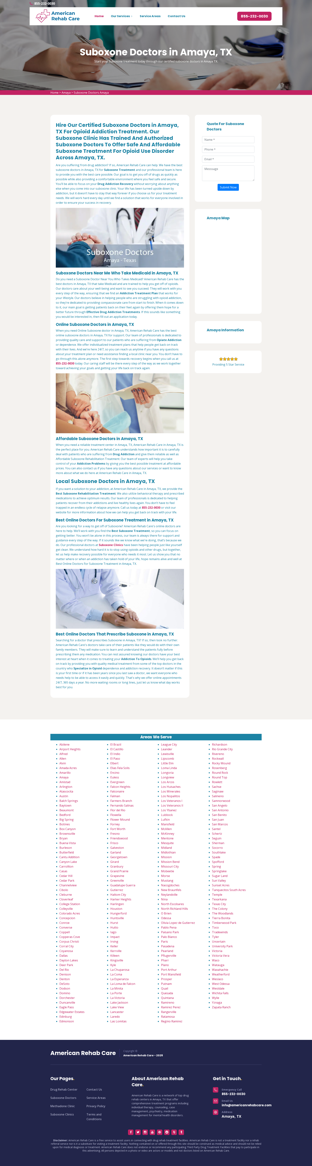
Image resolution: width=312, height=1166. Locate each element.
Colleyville (66, 909)
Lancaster (117, 1012)
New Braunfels (171, 890)
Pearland (167, 951)
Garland (115, 852)
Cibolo (63, 890)
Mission (166, 857)
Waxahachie (220, 970)
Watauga (218, 965)
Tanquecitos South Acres (229, 890)
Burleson (65, 848)
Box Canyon (67, 829)
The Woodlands (222, 913)
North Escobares (172, 904)
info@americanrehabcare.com (247, 1105)
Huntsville (117, 918)
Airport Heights (70, 749)
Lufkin (165, 820)
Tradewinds (220, 932)
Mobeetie (167, 871)
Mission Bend (170, 862)
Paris (164, 942)
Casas (63, 871)
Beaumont (66, 810)
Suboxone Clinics (62, 1114)
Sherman (218, 843)
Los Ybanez (169, 810)
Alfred (63, 754)
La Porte (116, 993)
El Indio (115, 754)
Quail (164, 988)
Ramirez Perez (171, 1007)
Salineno (218, 796)
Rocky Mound (221, 763)
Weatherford (220, 974)
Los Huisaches (171, 787)
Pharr (165, 960)
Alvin (62, 763)
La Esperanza (119, 979)
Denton (64, 979)
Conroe (64, 923)
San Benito (219, 815)
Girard (114, 862)
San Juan (218, 820)
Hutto (114, 927)
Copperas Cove (69, 937)
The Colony (220, 909)
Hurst (114, 923)
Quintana (167, 998)
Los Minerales (170, 791)
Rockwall (218, 759)
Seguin (216, 838)
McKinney (167, 834)
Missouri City (170, 866)
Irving (114, 942)
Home (99, 16)
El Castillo (116, 749)
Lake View (117, 1007)
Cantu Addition (69, 857)
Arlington (65, 787)
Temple (217, 895)
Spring (216, 866)
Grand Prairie (119, 871)
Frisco (114, 843)
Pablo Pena (168, 927)
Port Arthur (169, 970)
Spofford (218, 862)
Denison (65, 974)
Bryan (63, 838)
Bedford (64, 815)
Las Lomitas (118, 1021)
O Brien (166, 913)
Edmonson (66, 1021)
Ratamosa (168, 1017)
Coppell (64, 932)
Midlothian (168, 852)
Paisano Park (170, 932)
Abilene (64, 744)
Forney (115, 824)
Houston (116, 909)
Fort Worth (117, 829)
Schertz (217, 834)
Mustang (167, 881)
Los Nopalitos (170, 796)
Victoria (217, 951)
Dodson (64, 988)
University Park (222, 946)
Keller (114, 946)
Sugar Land (220, 876)
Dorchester (67, 998)
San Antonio (220, 810)
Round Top (219, 777)
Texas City (219, 904)
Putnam (166, 984)
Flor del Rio (117, 810)
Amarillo (65, 773)
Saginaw (217, 791)
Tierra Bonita (221, 918)
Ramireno (167, 1003)
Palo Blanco (169, 937)
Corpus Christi (69, 942)
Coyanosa (66, 951)
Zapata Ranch (221, 1007)
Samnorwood (221, 801)
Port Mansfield (171, 974)
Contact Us (176, 16)
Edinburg (65, 1017)
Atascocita (66, 791)
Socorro (217, 848)
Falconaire (117, 791)
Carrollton (66, 866)
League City (169, 744)
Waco (215, 960)
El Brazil (115, 744)
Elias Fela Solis (120, 768)
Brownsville (67, 834)
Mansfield (167, 824)
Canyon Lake (68, 862)
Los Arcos (167, 782)
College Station (69, 904)
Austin (63, 796)
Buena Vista (67, 843)
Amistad (64, 782)
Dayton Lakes (68, 960)
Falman (115, 796)
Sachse (216, 787)
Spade (216, 857)
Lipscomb (167, 759)
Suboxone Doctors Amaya (91, 93)
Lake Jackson (119, 1003)
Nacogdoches (170, 885)
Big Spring (66, 820)
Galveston (117, 848)
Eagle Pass (66, 1007)
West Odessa (220, 984)
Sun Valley (219, 881)
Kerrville (116, 951)
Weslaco (217, 979)
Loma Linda (169, 768)
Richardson (219, 744)
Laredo (115, 1017)
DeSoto (64, 984)
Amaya (66, 93)
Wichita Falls (220, 993)
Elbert (114, 763)
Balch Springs (68, 801)
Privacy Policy (95, 1106)
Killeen (114, 956)
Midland (166, 848)
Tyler (215, 937)
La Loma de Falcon (122, 984)
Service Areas (150, 16)
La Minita (116, 988)
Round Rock (220, 773)
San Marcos (220, 824)
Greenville (117, 881)
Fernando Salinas (122, 805)
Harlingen (117, 904)
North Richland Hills (174, 909)
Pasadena (167, 946)
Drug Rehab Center (63, 1089)
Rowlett (217, 782)
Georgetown (118, 857)
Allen (62, 759)
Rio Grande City (222, 749)
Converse (65, 927)
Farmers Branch (121, 801)
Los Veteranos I (171, 801)
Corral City (66, 946)
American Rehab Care (83, 1053)
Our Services (120, 16)
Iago (113, 932)
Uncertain (218, 942)
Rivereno (218, 754)
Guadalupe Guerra (122, 885)
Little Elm (167, 763)
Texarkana (219, 899)
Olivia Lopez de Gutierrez (178, 923)
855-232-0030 (44, 3)
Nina (164, 899)
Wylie (215, 998)
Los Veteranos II (172, 805)
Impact (115, 937)
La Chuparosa (119, 970)
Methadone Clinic (62, 1106)
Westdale (218, 988)
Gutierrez (116, 890)
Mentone (167, 838)
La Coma (116, 974)
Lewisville (167, 754)
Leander (166, 749)
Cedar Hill (65, 876)
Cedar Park (66, 881)
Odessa (166, 918)
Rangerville (168, 1012)
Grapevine (117, 876)
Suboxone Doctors (63, 1098)
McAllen (166, 829)
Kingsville (116, 960)
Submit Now (228, 187)
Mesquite (167, 843)
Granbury (116, 866)
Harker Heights (120, 899)
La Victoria (117, 998)
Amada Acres (68, 768)
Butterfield (66, 852)
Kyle (113, 965)
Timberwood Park (224, 923)
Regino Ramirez (171, 1021)
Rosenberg (219, 768)
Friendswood (119, 838)
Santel (216, 829)
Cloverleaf (66, 899)
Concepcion (67, 918)
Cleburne (65, 895)
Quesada (167, 993)
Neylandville (169, 895)
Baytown (65, 805)
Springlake (219, 871)
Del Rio (64, 970)
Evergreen (117, 782)
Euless (114, 777)
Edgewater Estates (71, 1012)
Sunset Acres (220, 885)
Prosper (166, 979)
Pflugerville (168, 956)
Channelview (68, 885)
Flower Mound (120, 820)
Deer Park (66, 965)
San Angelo (219, 805)
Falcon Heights (120, 787)
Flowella (115, 815)
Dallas (63, 956)
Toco (215, 927)
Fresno (115, 834)
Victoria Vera (220, 956)
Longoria (167, 773)
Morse (165, 876)
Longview (167, 777)
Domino (64, 993)
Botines (64, 824)
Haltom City (118, 895)
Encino (114, 773)
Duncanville (67, 1003)
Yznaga (217, 1003)
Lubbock (167, 815)
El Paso (115, 759)
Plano (165, 965)
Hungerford (118, 913)
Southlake (219, 852)
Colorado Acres (69, 913)
